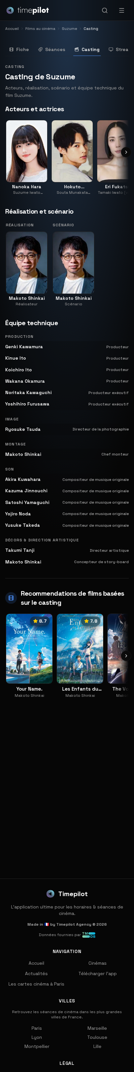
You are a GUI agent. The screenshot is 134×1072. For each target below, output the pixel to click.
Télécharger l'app (97, 973)
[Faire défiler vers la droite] (126, 152)
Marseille (97, 1028)
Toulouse (97, 1037)
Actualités (36, 973)
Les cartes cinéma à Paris (36, 984)
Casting (91, 49)
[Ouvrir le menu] (121, 10)
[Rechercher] (105, 10)
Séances (55, 49)
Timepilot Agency (73, 924)
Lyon (37, 1037)
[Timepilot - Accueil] (28, 10)
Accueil (36, 963)
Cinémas (97, 963)
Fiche (22, 49)
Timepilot (73, 894)
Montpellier (36, 1046)
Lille (97, 1046)
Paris (37, 1028)
